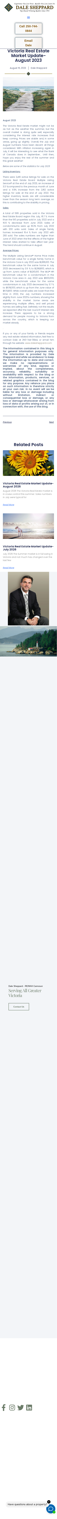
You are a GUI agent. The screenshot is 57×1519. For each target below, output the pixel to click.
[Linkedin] (29, 1407)
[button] (28, 17)
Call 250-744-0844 (28, 28)
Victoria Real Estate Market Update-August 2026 (28, 484)
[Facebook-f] (3, 1407)
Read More (8, 505)
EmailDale (28, 43)
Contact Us (18, 1006)
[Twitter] (20, 1407)
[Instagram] (12, 1407)
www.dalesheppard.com (38, 343)
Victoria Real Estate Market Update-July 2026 (28, 547)
